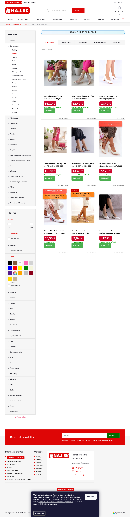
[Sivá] (31, 263)
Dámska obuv (14, 46)
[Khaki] (15, 279)
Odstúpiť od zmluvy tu (13, 2)
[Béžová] (31, 268)
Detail (49, 110)
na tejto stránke (73, 499)
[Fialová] (10, 273)
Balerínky (15, 65)
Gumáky (14, 90)
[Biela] (20, 263)
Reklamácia (10, 476)
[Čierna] (10, 263)
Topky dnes (13, 192)
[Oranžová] (20, 273)
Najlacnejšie (66, 42)
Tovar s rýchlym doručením (18, 182)
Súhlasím (90, 497)
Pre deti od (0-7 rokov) (17, 203)
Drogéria (13, 150)
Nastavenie (39, 513)
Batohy (38, 474)
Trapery (14, 97)
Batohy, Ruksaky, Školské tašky (20, 155)
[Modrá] (10, 268)
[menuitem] (10, 19)
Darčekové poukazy (16, 176)
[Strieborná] (26, 273)
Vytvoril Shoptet (120, 513)
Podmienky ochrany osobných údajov (19, 479)
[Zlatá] (10, 279)
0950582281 (79, 471)
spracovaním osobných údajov (102, 441)
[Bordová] (31, 273)
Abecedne (116, 42)
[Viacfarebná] (15, 273)
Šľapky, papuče (17, 72)
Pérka (14, 101)
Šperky (12, 166)
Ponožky (13, 134)
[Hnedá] (15, 263)
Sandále (14, 57)
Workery (15, 112)
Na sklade (15, 238)
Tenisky (14, 50)
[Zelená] (26, 268)
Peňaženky (13, 145)
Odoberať (113, 435)
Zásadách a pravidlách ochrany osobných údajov (55, 502)
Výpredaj (13, 171)
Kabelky (12, 139)
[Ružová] (26, 263)
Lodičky (14, 54)
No (13, 282)
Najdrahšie (83, 42)
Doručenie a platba (13, 464)
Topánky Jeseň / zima (18, 79)
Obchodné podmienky (29, 2)
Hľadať (78, 10)
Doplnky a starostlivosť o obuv (20, 161)
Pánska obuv (14, 118)
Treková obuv (16, 105)
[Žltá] (20, 268)
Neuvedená (15, 286)
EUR (119, 2)
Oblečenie (13, 129)
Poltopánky (15, 61)
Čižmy (14, 83)
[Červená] (15, 268)
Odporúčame (49, 42)
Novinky (12, 41)
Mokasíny (15, 68)
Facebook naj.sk (80, 475)
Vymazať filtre (21, 417)
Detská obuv (14, 123)
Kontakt (9, 467)
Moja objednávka (12, 470)
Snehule (14, 87)
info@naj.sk (79, 468)
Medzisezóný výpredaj (17, 198)
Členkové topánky (17, 76)
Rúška (12, 187)
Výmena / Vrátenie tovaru (15, 473)
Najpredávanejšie (100, 42)
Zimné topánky (17, 94)
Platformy (15, 108)
